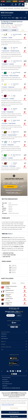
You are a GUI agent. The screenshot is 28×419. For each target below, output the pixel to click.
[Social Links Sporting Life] (12, 374)
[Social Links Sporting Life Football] (16, 374)
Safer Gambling (14, 392)
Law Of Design (16, 72)
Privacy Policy (4, 379)
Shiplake (15, 108)
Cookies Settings (14, 408)
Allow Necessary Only (14, 412)
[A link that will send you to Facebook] (10, 371)
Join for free (10, 315)
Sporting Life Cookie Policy (8, 404)
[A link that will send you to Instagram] (13, 371)
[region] (14, 409)
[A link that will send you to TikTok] (18, 371)
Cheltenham (4, 334)
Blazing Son (16, 131)
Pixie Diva (15, 47)
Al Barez (15, 163)
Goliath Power (9, 298)
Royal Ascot (3, 336)
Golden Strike (16, 120)
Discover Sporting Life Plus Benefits (13, 190)
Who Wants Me (17, 155)
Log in (21, 186)
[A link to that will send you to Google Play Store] (14, 364)
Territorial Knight (17, 34)
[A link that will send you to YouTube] (20, 371)
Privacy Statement (5, 381)
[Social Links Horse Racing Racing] (14, 374)
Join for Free (10, 186)
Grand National (4, 338)
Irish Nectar (16, 84)
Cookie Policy (4, 385)
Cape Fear (8, 294)
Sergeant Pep (16, 141)
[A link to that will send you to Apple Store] (14, 359)
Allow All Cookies (14, 416)
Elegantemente (10, 290)
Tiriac (14, 95)
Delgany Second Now (11, 286)
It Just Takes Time (17, 61)
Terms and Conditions (6, 377)
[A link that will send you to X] (15, 371)
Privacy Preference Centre (7, 383)
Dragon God (9, 302)
